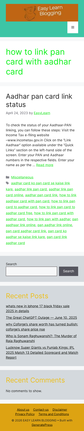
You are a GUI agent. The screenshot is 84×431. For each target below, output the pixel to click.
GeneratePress (42, 425)
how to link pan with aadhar (48, 219)
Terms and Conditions (53, 414)
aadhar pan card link (41, 195)
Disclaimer (60, 409)
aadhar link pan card (31, 189)
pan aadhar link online (55, 225)
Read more (44, 165)
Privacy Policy (25, 414)
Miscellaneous (22, 177)
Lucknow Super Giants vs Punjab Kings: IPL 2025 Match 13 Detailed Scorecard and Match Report (42, 352)
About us (23, 409)
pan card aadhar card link (26, 231)
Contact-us (41, 409)
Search (11, 264)
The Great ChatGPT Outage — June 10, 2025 (41, 318)
